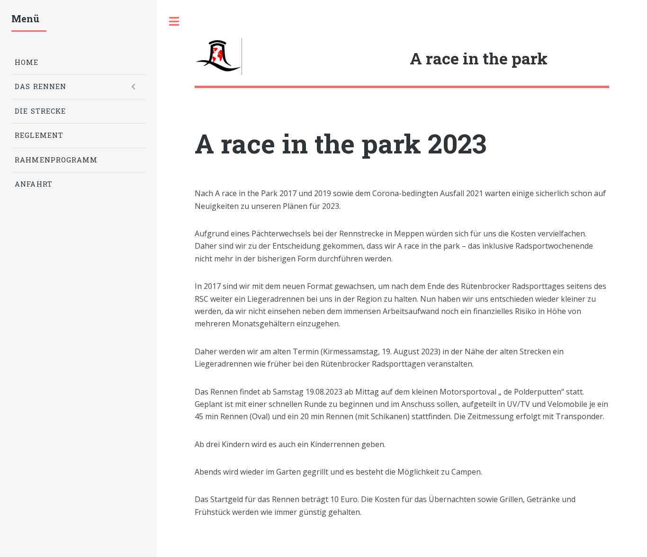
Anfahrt (34, 184)
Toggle (174, 21)
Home (26, 62)
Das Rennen (40, 86)
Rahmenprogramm (56, 159)
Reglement (39, 135)
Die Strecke (40, 111)
